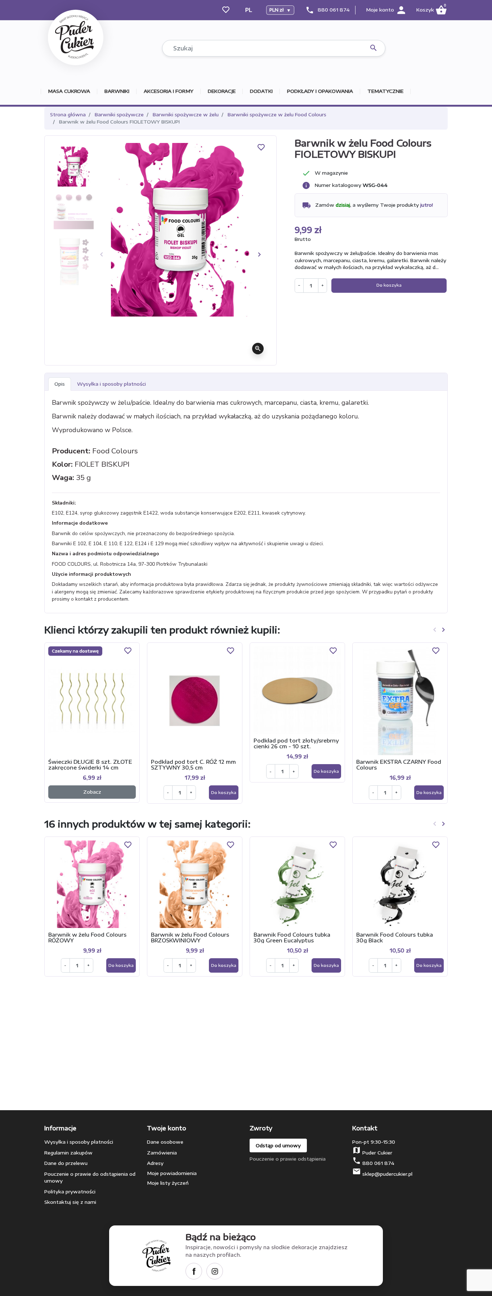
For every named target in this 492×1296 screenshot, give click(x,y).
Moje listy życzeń (168, 1183)
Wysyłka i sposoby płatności (78, 1142)
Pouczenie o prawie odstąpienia (288, 1159)
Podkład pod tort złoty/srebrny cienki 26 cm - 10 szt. (296, 743)
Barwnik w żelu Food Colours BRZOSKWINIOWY (190, 937)
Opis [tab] (59, 384)
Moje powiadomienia (172, 1173)
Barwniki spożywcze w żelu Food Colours (277, 114)
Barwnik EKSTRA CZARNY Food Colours (398, 764)
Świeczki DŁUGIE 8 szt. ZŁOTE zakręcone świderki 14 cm (90, 764)
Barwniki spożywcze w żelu (186, 114)
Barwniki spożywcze (119, 114)
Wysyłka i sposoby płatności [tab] (111, 384)
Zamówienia (162, 1153)
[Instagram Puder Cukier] (214, 1271)
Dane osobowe (165, 1142)
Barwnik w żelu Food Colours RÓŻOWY (87, 937)
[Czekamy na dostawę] (92, 700)
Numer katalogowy (338, 185)
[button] (431, 10)
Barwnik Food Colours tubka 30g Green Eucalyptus (292, 937)
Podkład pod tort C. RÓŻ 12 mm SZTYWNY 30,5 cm (193, 764)
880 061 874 (334, 10)
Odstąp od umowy (278, 1145)
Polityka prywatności (69, 1191)
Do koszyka (389, 285)
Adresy (155, 1163)
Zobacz (92, 792)
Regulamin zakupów (68, 1153)
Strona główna (68, 114)
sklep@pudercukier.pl (387, 1174)
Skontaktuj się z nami (70, 1202)
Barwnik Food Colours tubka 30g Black (394, 937)
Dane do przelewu (66, 1163)
